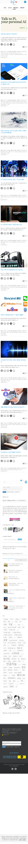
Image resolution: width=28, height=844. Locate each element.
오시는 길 (3, 731)
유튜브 (14, 661)
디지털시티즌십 (18, 635)
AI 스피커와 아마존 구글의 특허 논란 (11, 224)
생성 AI (19, 648)
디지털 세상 (23, 150)
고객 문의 (7, 731)
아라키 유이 (13, 287)
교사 (20, 622)
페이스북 (21, 675)
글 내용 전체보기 (4, 57)
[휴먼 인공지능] (5, 529)
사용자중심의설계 (17, 54)
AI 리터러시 (22, 100)
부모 (4, 645)
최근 (9, 560)
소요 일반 (10, 53)
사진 (4, 648)
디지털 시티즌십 (7, 635)
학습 (10, 681)
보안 (24, 643)
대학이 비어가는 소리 (12, 577)
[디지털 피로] (15, 529)
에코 (18, 242)
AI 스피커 (9, 242)
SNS (12, 687)
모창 (14, 196)
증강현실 (10, 670)
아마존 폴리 (17, 287)
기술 (19, 625)
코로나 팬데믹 (17, 673)
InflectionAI (17, 53)
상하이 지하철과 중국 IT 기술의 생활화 (12, 315)
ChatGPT (11, 684)
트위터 (13, 675)
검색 (18, 151)
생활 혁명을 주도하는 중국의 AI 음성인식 (12, 407)
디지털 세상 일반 (4, 196)
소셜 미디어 (6, 653)
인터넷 (24, 664)
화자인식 (4, 104)
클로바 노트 (22, 103)
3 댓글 (6, 55)
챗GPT (5, 673)
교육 (5, 625)
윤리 (19, 661)
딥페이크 (19, 637)
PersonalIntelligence (5, 54)
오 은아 (5, 100)
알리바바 (13, 332)
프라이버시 (12, 678)
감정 (16, 151)
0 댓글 (8, 153)
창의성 (19, 670)
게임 (9, 622)
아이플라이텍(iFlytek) (19, 424)
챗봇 (23, 670)
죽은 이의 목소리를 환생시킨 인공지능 (12, 270)
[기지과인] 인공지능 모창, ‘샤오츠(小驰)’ (12, 179)
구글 (10, 624)
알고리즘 (18, 379)
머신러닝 (21, 640)
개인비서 (12, 54)
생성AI (5, 650)
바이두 (10, 332)
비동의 (24, 839)
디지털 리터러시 (24, 51)
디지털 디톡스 (7, 632)
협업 (14, 681)
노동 (4, 627)
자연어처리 (18, 103)
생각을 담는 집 (11, 648)
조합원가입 (17, 492)
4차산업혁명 (18, 681)
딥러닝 (10, 637)
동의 (20, 839)
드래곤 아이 (6, 195)
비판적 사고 (9, 645)
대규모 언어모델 (12, 627)
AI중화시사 (10, 151)
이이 (1, 288)
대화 (19, 627)
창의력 (16, 670)
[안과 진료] (20, 529)
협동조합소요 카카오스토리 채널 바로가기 (13, 553)
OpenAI (5, 687)
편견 (4, 678)
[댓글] (21, 560)
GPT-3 (22, 684)
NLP (20, 53)
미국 (4, 643)
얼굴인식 (16, 332)
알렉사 (16, 242)
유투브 (9, 661)
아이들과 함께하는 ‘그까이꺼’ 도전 (15, 583)
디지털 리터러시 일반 (4, 53)
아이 (10, 656)
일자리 (5, 667)
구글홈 (13, 242)
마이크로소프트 (13, 640)
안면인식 (15, 656)
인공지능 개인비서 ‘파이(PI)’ (9, 34)
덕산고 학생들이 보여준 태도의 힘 (15, 564)
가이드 (11, 619)
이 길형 (5, 240)
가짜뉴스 (17, 619)
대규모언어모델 (5, 103)
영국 (4, 661)
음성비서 (9, 469)
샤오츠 (16, 196)
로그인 (17, 500)
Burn (25, 681)
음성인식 (22, 54)
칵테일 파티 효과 (4, 380)
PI (9, 54)
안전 (20, 656)
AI (22, 681)
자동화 (10, 667)
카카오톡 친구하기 (6, 734)
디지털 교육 (12, 630)
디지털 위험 (23, 240)
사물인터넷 (21, 645)
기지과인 (11, 196)
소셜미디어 (20, 650)
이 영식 (5, 51)
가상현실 (5, 619)
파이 (3, 55)
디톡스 (5, 637)
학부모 (5, 681)
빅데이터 (9, 424)
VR (16, 687)
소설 (10, 650)
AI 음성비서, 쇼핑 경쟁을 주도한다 (11, 452)
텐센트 (5, 675)
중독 (4, 670)
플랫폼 (19, 678)
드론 (23, 627)
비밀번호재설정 (10, 492)
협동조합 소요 (16, 765)
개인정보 (24, 619)
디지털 (5, 630)
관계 (16, 622)
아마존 (5, 656)
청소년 (10, 673)
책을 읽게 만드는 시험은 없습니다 (15, 570)
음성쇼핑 (13, 469)
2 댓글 (8, 104)
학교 (24, 678)
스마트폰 (13, 424)
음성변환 (21, 287)
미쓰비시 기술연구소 (12, 379)
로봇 (5, 640)
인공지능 (13, 103)
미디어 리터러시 (12, 643)
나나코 (9, 287)
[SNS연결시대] (10, 529)
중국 (5, 153)
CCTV (13, 151)
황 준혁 (5, 150)
